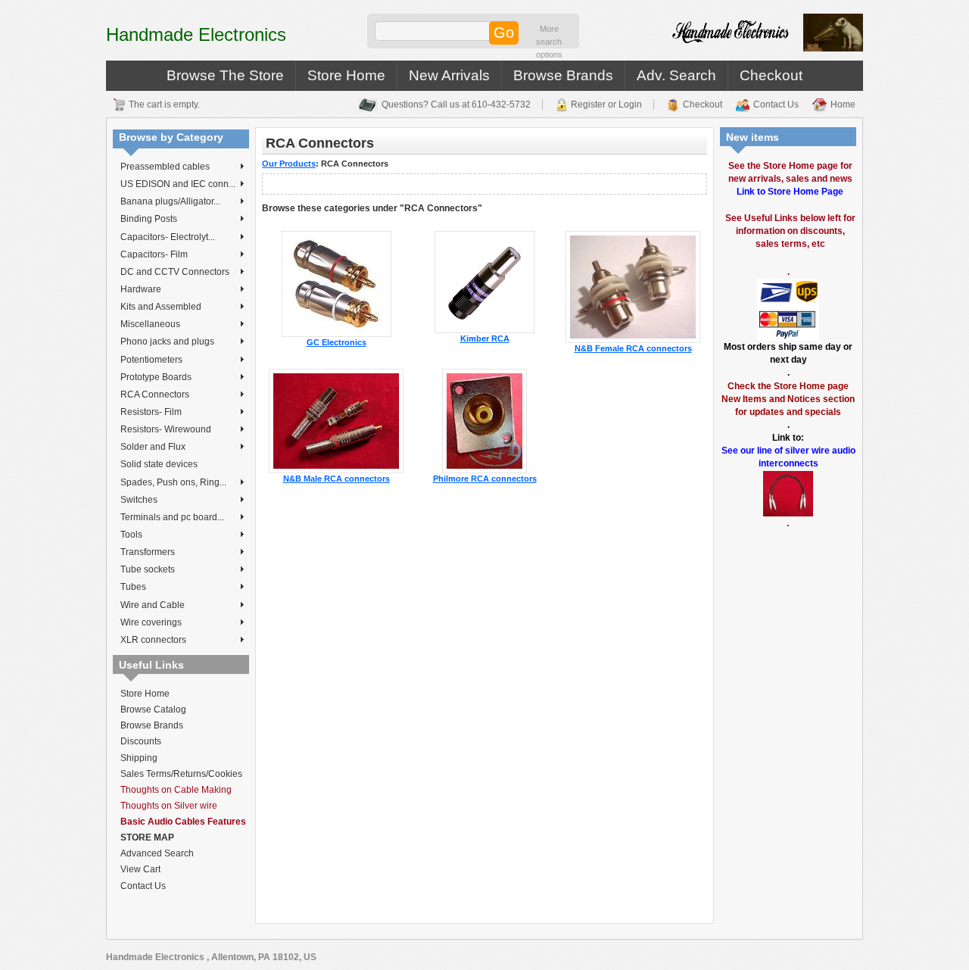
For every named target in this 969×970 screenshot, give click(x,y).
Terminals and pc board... (172, 517)
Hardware (140, 289)
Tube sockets (147, 569)
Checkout (771, 75)
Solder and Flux (152, 446)
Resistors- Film (151, 412)
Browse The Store (225, 75)
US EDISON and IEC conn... (177, 184)
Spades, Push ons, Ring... (173, 482)
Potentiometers (151, 359)
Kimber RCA (484, 338)
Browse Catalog (153, 709)
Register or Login (606, 104)
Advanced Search (157, 853)
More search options (549, 41)
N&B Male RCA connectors (336, 478)
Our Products (289, 163)
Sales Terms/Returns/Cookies (181, 774)
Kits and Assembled (160, 306)
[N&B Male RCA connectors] (336, 420)
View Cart (140, 869)
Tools (131, 534)
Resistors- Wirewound (165, 429)
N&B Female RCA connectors (633, 348)
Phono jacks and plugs (167, 341)
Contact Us (776, 104)
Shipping (138, 758)
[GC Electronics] (336, 283)
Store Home (346, 75)
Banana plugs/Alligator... (170, 201)
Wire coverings (151, 622)
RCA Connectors (154, 394)
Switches (138, 499)
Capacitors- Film (154, 254)
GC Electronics (336, 342)
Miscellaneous (150, 324)
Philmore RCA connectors (485, 478)
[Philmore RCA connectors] (484, 420)
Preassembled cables (165, 166)
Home (842, 104)
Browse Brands (563, 75)
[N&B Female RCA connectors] (633, 286)
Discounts (140, 741)
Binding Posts (148, 219)
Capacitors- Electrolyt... (167, 237)
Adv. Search (676, 75)
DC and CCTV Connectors (174, 272)
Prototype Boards (156, 377)
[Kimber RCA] (484, 281)
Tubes (133, 587)
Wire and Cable (152, 605)
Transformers (147, 552)
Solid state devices (159, 464)
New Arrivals (449, 75)
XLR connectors (153, 640)
